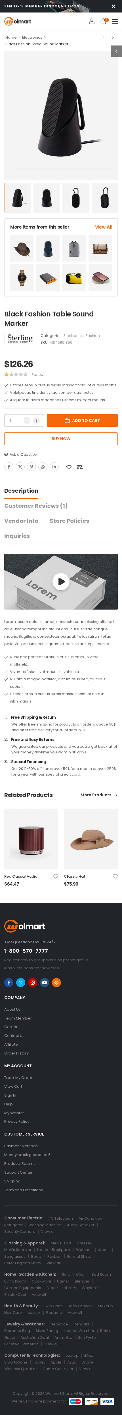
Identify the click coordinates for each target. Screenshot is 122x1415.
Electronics (32, 37)
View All (103, 227)
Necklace (59, 1324)
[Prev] (103, 37)
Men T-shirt (61, 1243)
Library (70, 1287)
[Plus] (36, 420)
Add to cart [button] (17, 886)
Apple (56, 1362)
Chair (81, 1274)
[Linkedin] (54, 466)
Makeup (105, 1306)
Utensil (63, 1281)
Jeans (104, 1249)
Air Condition (90, 1218)
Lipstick (34, 1312)
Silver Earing (47, 1330)
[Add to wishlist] (69, 467)
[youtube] (44, 982)
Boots (36, 1256)
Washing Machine (44, 1225)
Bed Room (101, 1274)
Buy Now (61, 439)
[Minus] (27, 420)
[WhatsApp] (42, 466)
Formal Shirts (79, 1256)
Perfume (54, 1312)
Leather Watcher (79, 1330)
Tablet (39, 1362)
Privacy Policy (16, 1121)
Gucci (9, 1337)
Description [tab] (21, 491)
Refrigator (13, 1225)
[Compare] (80, 467)
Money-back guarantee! (27, 1154)
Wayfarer (90, 1287)
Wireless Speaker (20, 1369)
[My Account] (92, 21)
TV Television (61, 1218)
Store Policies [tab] (69, 521)
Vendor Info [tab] (21, 521)
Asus (71, 1362)
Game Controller (58, 1369)
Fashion (93, 335)
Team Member (18, 1018)
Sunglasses (15, 1256)
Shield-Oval (15, 1294)
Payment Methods (21, 1146)
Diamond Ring (17, 1330)
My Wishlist (14, 1113)
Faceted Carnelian (21, 1344)
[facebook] (8, 982)
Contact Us (14, 1035)
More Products (96, 795)
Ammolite (63, 1337)
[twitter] (20, 982)
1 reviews (37, 374)
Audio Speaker (80, 1225)
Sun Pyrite (87, 1337)
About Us (12, 1009)
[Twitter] (20, 466)
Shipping (12, 1181)
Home (11, 37)
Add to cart (86, 420)
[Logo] (17, 21)
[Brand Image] (19, 339)
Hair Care (13, 1312)
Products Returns (19, 1163)
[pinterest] (56, 982)
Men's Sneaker (17, 1249)
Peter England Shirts (22, 1263)
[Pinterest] (31, 466)
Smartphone (16, 1362)
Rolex (105, 1330)
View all (48, 1231)
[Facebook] (8, 466)
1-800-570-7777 (26, 950)
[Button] (61, 581)
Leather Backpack (53, 1249)
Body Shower (80, 1306)
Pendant (81, 1324)
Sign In (10, 1095)
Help (8, 1104)
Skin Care (53, 1306)
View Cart (13, 1086)
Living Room (15, 1281)
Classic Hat (74, 876)
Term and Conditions (23, 1190)
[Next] (113, 37)
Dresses (84, 1243)
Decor (52, 1287)
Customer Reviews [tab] (36, 506)
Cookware (41, 1281)
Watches (84, 1249)
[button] (115, 21)
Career (11, 1026)
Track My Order (18, 1077)
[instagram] (32, 982)
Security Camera (19, 1231)
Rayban (54, 1256)
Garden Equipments (22, 1287)
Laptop (72, 1355)
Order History (16, 1053)
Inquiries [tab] (17, 536)
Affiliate (11, 1044)
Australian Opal (34, 1337)
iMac (88, 1355)
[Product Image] (61, 115)
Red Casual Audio (20, 876)
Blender (82, 1281)
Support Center (18, 1172)
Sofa (66, 1274)
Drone (87, 1362)
